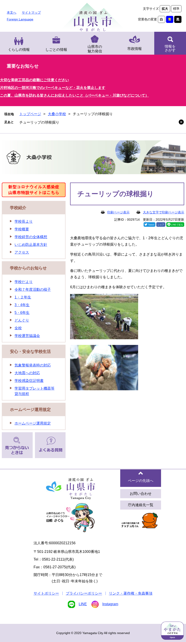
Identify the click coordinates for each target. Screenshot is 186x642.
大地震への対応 (27, 373)
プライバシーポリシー (84, 593)
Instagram (110, 604)
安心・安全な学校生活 (30, 351)
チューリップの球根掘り (39, 122)
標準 (176, 8)
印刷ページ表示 (118, 212)
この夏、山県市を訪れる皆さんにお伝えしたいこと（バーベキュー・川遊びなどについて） (74, 95)
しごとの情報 (56, 49)
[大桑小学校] (93, 158)
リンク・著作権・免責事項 (130, 593)
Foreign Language (20, 19)
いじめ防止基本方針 (31, 245)
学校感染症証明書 (29, 381)
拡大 (165, 8)
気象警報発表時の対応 (33, 365)
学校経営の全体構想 (31, 237)
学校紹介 (18, 207)
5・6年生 (22, 313)
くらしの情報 (19, 49)
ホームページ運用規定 (30, 409)
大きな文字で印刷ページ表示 (163, 212)
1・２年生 (23, 297)
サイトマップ (31, 12)
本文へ (11, 12)
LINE (83, 604)
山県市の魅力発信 (95, 49)
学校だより (24, 282)
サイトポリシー (46, 593)
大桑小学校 (57, 114)
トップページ (30, 114)
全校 (18, 328)
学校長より (24, 221)
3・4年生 (22, 305)
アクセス (22, 252)
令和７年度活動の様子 (33, 289)
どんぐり (22, 320)
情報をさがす (170, 48)
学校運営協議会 (27, 336)
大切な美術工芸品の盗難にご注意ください (34, 80)
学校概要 (22, 229)
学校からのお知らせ (28, 268)
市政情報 (134, 49)
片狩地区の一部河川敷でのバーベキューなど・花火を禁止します (52, 88)
